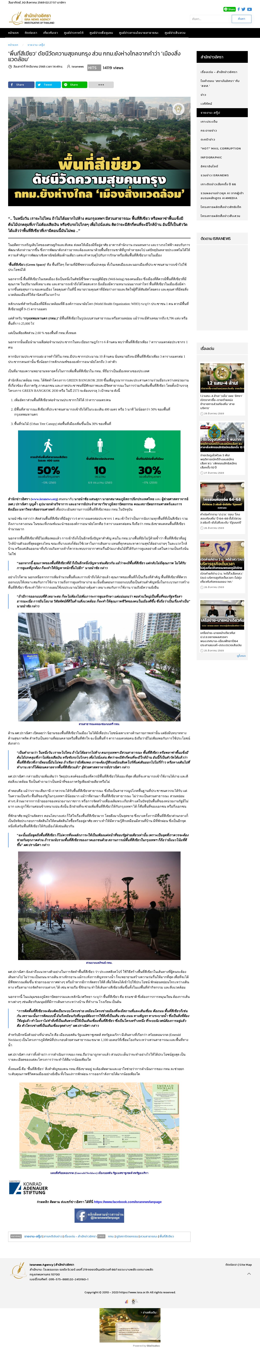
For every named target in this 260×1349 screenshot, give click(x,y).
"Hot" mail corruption (221, 148)
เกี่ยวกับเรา (50, 33)
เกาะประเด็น (209, 121)
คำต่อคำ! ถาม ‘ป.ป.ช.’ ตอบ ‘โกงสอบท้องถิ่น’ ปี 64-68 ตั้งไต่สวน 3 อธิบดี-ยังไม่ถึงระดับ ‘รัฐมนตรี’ (221, 518)
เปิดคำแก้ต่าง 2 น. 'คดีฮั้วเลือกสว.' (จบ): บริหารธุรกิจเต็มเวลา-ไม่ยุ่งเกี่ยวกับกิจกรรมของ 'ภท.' (221, 578)
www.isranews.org (44, 499)
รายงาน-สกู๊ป (36, 45)
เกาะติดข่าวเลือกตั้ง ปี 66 (218, 184)
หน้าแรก (13, 33)
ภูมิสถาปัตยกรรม (127, 1236)
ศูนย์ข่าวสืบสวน (175, 33)
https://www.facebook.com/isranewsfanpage (128, 1202)
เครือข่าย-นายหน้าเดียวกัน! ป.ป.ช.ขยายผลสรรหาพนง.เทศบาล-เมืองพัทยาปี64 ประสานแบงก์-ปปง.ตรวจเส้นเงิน (221, 639)
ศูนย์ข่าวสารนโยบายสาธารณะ (139, 33)
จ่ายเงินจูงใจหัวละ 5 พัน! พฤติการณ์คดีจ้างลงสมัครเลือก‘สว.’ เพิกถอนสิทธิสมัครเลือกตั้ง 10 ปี (218, 461)
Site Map (245, 1264)
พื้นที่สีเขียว (166, 1236)
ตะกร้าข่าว (208, 139)
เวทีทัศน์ (206, 103)
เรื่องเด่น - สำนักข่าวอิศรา (80, 1236)
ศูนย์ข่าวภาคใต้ (73, 33)
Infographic (211, 157)
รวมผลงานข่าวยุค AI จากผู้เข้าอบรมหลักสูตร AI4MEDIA (222, 195)
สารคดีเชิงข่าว (53, 1236)
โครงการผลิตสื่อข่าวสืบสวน (220, 215)
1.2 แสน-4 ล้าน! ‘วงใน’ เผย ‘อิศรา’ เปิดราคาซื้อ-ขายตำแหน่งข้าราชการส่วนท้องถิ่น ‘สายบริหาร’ (221, 402)
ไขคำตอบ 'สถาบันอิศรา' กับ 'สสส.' (220, 83)
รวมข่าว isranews (215, 175)
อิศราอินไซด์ (209, 166)
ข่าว (203, 94)
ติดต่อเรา (31, 33)
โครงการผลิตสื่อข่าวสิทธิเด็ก (221, 207)
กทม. (111, 1236)
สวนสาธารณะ (149, 1236)
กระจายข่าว (209, 130)
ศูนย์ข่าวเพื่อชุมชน (101, 33)
